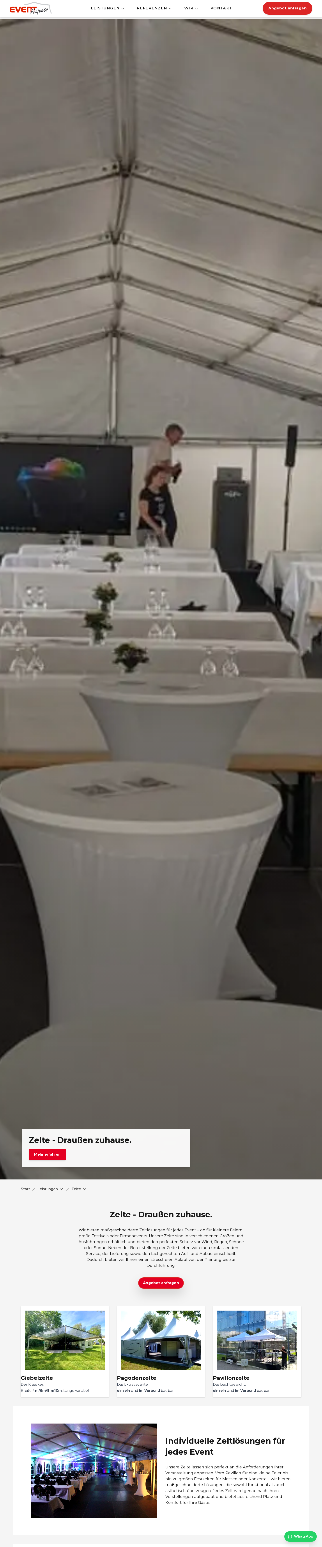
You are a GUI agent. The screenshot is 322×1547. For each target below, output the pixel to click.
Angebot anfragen (287, 8)
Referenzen (152, 8)
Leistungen (105, 8)
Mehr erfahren (47, 1154)
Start (25, 1189)
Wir (188, 8)
